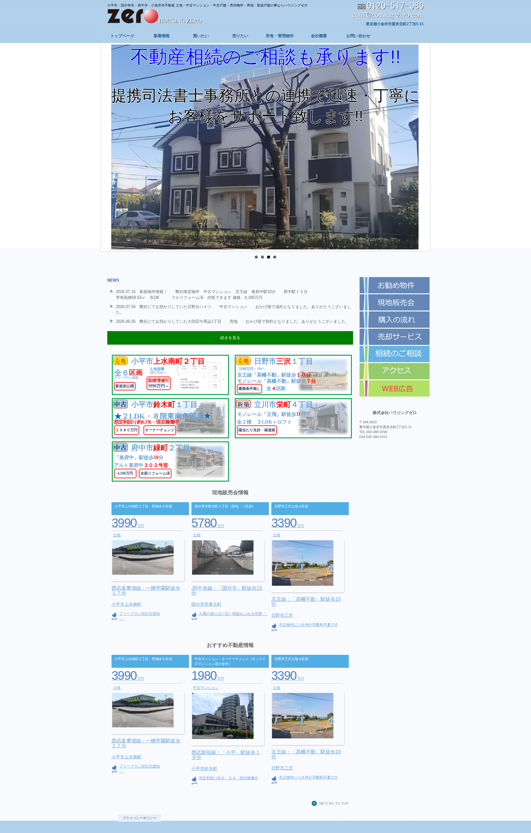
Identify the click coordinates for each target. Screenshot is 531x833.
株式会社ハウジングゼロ (164, 16)
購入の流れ (394, 319)
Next (420, 147)
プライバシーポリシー (139, 818)
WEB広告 (394, 388)
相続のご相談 (394, 354)
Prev (111, 147)
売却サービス (394, 337)
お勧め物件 (394, 285)
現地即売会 (394, 302)
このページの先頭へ (332, 804)
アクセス (394, 371)
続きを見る (230, 337)
